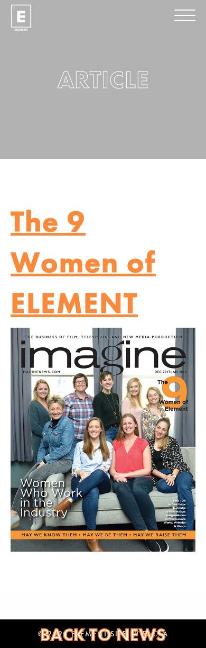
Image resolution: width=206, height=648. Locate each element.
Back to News (103, 635)
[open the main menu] (184, 15)
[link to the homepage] (21, 18)
